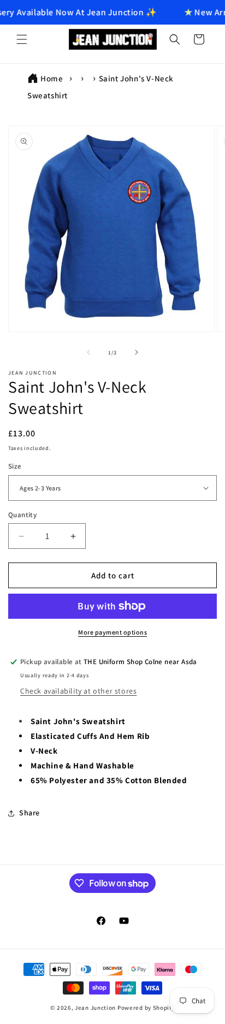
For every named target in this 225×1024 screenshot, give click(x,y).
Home (51, 78)
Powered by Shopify (146, 1007)
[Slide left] (88, 352)
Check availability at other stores (78, 691)
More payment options (112, 632)
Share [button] (29, 813)
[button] (22, 39)
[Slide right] (137, 352)
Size (15, 466)
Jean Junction (95, 1007)
